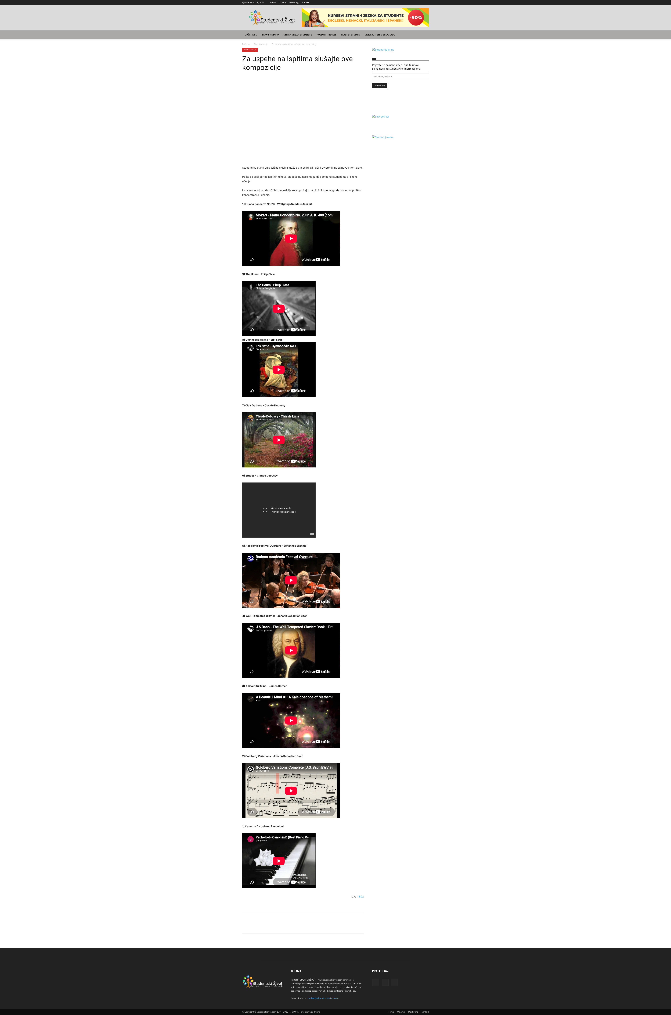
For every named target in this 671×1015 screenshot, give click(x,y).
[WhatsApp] (269, 82)
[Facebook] (414, 2)
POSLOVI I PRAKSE (326, 34)
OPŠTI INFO (251, 34)
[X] (426, 2)
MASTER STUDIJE (350, 34)
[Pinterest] (261, 82)
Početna (246, 44)
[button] (424, 35)
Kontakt (305, 2)
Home (273, 2)
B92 (361, 896)
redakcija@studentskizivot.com (323, 998)
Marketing (293, 2)
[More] (278, 82)
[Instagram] (420, 2)
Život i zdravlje (261, 44)
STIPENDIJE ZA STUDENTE (298, 34)
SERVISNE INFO (270, 34)
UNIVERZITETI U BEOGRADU (380, 34)
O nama (282, 2)
